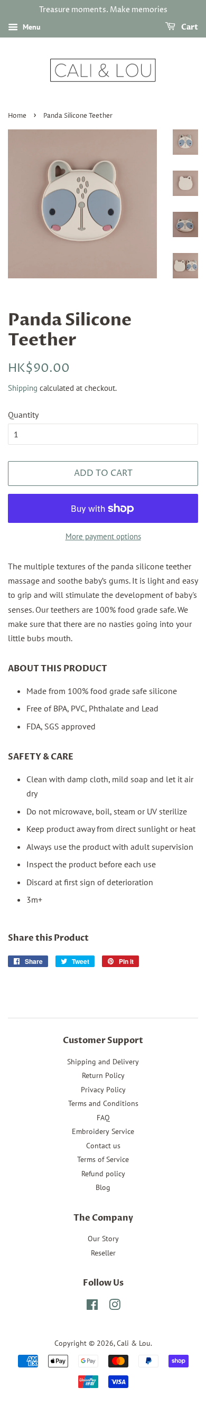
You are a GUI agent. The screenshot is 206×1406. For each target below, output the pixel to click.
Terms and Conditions (103, 1103)
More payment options (103, 536)
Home (17, 115)
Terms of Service (103, 1159)
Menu (31, 27)
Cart (189, 27)
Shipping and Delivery (103, 1061)
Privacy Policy (103, 1089)
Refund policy (103, 1173)
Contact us (103, 1145)
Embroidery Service (103, 1131)
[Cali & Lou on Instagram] (114, 1306)
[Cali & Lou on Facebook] (92, 1306)
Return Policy (103, 1075)
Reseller (103, 1253)
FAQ (103, 1117)
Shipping (23, 388)
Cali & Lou (134, 1343)
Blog (103, 1187)
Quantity (23, 414)
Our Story (103, 1238)
